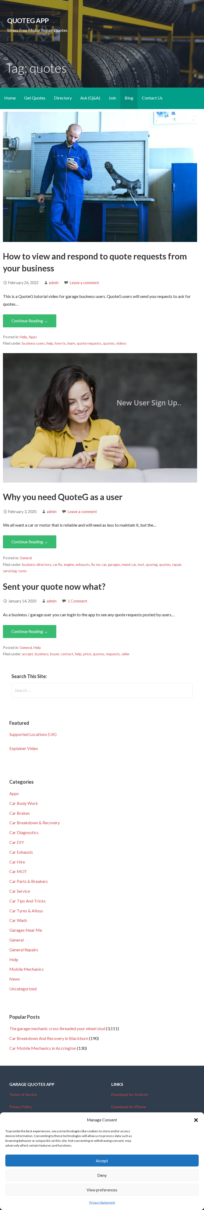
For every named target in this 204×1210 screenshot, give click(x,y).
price (87, 654)
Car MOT (18, 871)
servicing (10, 571)
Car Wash (18, 920)
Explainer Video (23, 748)
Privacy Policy (20, 1106)
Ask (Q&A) (90, 97)
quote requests (89, 343)
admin (54, 282)
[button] (196, 1120)
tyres (22, 571)
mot (141, 564)
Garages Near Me (25, 930)
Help (23, 337)
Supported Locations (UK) (33, 734)
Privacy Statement (102, 1202)
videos (121, 343)
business (41, 654)
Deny (102, 1175)
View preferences (102, 1189)
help (49, 343)
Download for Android (129, 1094)
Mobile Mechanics (26, 969)
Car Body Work (23, 803)
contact (67, 654)
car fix (57, 564)
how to (60, 343)
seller (125, 654)
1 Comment (77, 601)
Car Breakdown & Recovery (34, 822)
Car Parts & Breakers (28, 881)
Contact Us (152, 97)
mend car (129, 564)
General (26, 558)
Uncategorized (23, 988)
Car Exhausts (21, 852)
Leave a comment (84, 282)
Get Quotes (34, 97)
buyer (54, 654)
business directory (36, 564)
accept (27, 654)
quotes (108, 343)
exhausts (82, 564)
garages (114, 564)
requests (113, 654)
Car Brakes (19, 813)
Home (10, 97)
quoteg (152, 564)
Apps (33, 337)
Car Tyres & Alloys (26, 910)
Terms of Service (23, 1094)
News (14, 978)
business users (33, 343)
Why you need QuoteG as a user (62, 497)
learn (71, 343)
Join (112, 97)
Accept (102, 1160)
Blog (129, 97)
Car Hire (17, 861)
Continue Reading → (29, 320)
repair (176, 564)
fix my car (98, 564)
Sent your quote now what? (54, 586)
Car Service (19, 891)
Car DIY (16, 842)
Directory (63, 97)
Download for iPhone (128, 1106)
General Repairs (23, 949)
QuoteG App (28, 20)
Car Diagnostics (24, 832)
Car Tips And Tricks (27, 900)
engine (69, 564)
